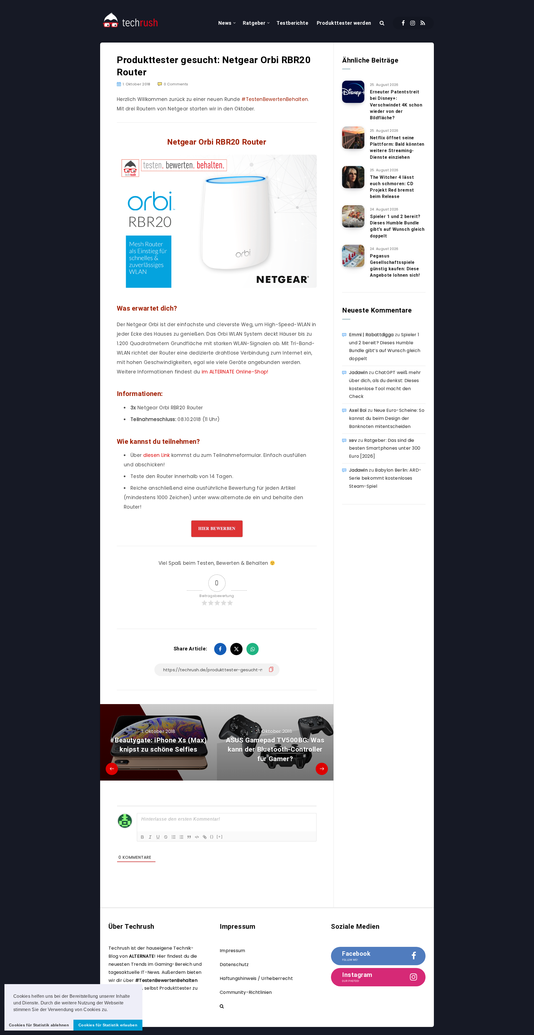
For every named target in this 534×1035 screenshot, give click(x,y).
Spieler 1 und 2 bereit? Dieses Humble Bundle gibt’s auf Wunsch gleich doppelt (397, 226)
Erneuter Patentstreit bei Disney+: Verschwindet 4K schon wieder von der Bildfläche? (396, 104)
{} (212, 837)
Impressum (232, 950)
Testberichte (292, 23)
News (225, 23)
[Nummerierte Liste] (173, 837)
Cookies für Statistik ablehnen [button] (39, 1025)
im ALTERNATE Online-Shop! (235, 371)
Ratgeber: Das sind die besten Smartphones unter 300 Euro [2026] (384, 448)
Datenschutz (234, 964)
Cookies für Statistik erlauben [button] (107, 1025)
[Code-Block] (197, 837)
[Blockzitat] (189, 837)
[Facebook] (403, 23)
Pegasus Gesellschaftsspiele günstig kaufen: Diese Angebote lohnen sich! (395, 265)
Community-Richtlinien (246, 992)
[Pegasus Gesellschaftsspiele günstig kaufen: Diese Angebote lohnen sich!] (353, 256)
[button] (110, 1010)
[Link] (205, 837)
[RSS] (423, 23)
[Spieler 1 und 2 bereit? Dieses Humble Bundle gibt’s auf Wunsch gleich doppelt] (353, 216)
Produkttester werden (344, 23)
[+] (220, 837)
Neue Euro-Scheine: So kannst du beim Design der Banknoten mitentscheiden (386, 418)
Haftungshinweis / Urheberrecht (256, 978)
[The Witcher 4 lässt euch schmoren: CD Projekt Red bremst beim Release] (353, 177)
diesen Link (156, 455)
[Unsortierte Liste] (181, 837)
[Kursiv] (150, 837)
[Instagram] (412, 23)
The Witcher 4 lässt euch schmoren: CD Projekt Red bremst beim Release (392, 187)
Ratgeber (254, 23)
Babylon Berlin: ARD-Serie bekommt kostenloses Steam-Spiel (385, 478)
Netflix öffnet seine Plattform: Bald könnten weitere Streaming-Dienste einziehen (397, 147)
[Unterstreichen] (158, 837)
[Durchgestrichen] (166, 837)
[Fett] (142, 837)
